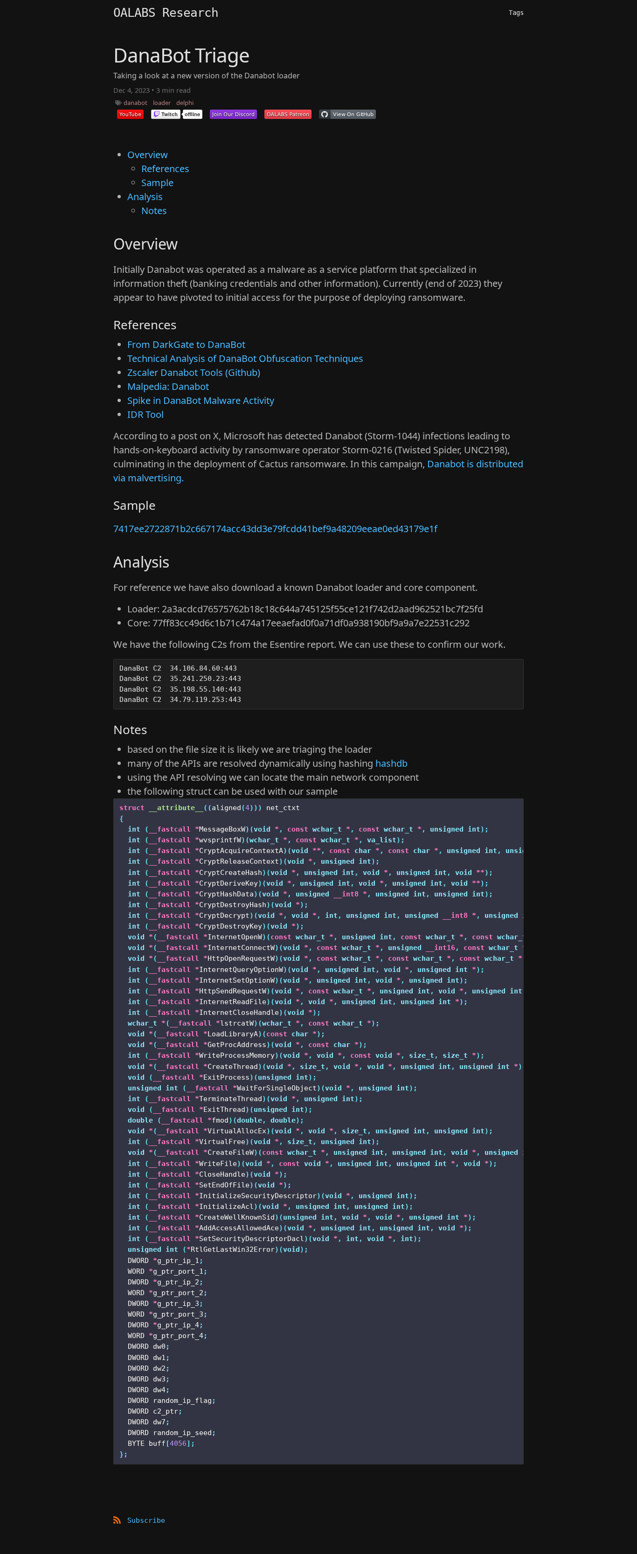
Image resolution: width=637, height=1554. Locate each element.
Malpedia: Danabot (168, 386)
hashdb (391, 763)
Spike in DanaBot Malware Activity (200, 400)
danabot (135, 102)
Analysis (145, 196)
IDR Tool (145, 414)
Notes (154, 210)
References (165, 168)
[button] (130, 114)
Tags (516, 12)
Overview (147, 154)
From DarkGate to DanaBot (186, 344)
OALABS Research (165, 13)
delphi (185, 102)
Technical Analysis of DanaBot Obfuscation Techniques (245, 358)
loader (162, 102)
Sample (157, 182)
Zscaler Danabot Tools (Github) (193, 372)
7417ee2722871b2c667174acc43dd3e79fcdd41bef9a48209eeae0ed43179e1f (275, 528)
